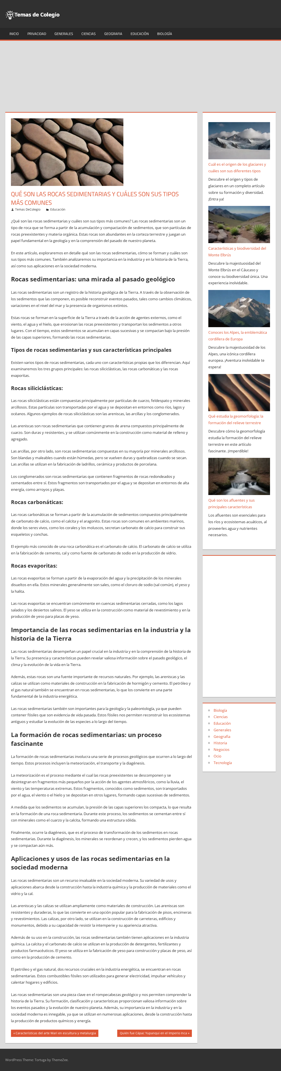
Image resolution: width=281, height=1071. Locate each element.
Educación (140, 33)
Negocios (221, 749)
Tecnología (223, 762)
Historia (220, 742)
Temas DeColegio (27, 209)
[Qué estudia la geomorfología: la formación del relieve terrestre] (239, 393)
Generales (63, 33)
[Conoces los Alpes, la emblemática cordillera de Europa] (239, 309)
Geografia (113, 33)
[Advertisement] (140, 74)
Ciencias (88, 33)
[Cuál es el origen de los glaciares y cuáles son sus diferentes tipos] (239, 141)
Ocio (217, 756)
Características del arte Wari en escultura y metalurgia (55, 1034)
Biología (164, 33)
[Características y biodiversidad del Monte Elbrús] (239, 225)
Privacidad (36, 33)
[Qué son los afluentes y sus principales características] (239, 477)
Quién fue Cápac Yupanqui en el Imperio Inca (153, 1034)
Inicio (14, 33)
